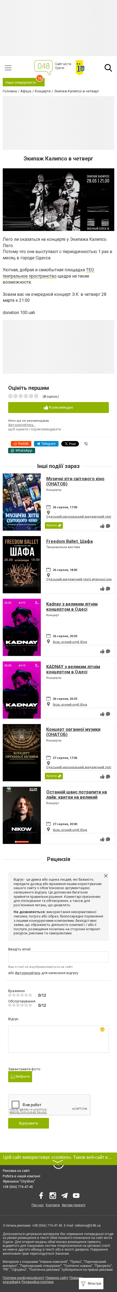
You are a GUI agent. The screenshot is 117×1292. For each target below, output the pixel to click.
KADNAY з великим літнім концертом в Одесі (73, 669)
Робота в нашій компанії (21, 1176)
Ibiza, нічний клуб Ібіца (70, 642)
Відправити (28, 1123)
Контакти (53, 1205)
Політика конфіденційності (23, 1278)
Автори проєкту (73, 1205)
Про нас (38, 1205)
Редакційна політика (37, 1282)
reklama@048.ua (88, 1225)
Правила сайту (56, 1278)
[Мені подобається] (102, 526)
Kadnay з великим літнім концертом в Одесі (72, 606)
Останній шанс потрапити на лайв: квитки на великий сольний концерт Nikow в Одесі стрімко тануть (76, 799)
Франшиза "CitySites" (19, 1181)
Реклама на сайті (16, 1171)
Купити (52, 525)
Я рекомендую (60, 407)
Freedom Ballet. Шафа (69, 541)
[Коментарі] (108, 526)
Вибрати (22, 1076)
